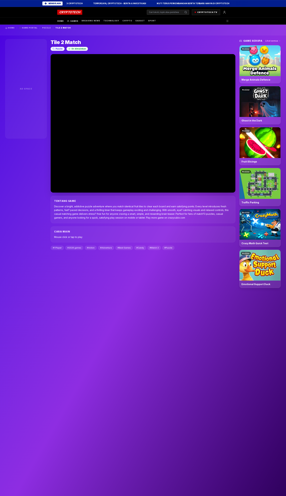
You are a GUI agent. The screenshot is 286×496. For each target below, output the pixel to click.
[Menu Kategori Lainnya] (227, 21)
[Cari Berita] (185, 12)
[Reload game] (224, 58)
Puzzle (46, 28)
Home (60, 21)
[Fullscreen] (230, 58)
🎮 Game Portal (28, 28)
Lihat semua (271, 41)
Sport (152, 21)
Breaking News (91, 21)
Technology (111, 21)
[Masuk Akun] (224, 12)
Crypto (127, 21)
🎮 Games (72, 21)
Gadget (140, 21)
